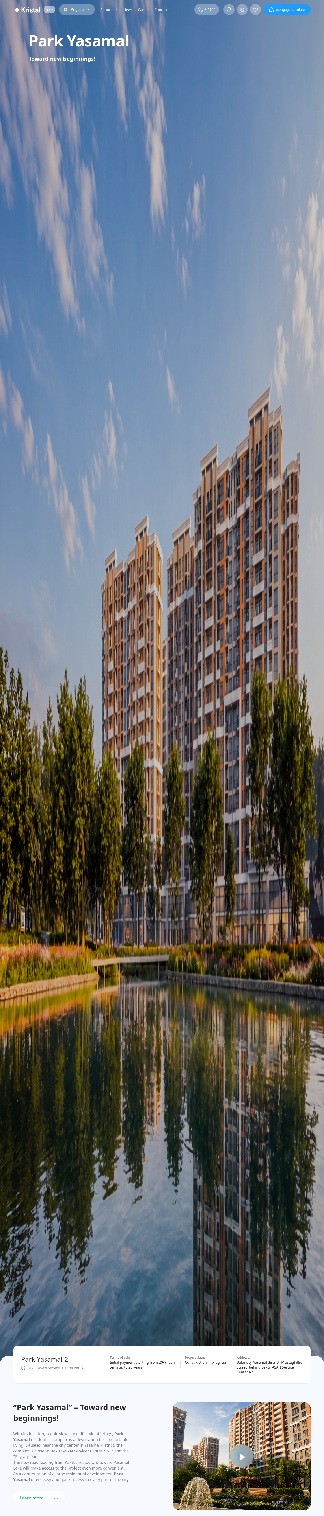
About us (107, 9)
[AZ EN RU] (49, 9)
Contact (161, 9)
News (128, 9)
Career (143, 9)
